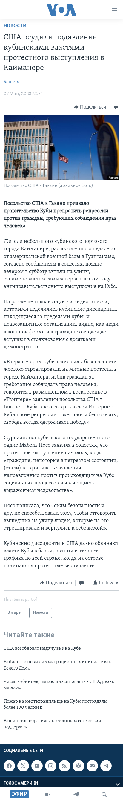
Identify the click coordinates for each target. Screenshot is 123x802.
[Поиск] (104, 794)
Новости (15, 26)
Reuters (11, 82)
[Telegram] (76, 794)
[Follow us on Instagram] (50, 765)
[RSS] (64, 765)
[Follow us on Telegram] (106, 765)
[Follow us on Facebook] (9, 765)
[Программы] (48, 794)
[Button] (90, 107)
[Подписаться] (92, 765)
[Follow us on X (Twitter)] (23, 765)
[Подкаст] (78, 765)
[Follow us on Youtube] (37, 765)
